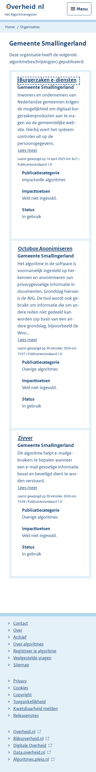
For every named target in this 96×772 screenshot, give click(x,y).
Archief (20, 637)
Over (17, 630)
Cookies (20, 688)
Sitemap (21, 665)
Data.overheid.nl (29, 752)
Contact (20, 623)
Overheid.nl (24, 732)
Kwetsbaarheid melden (35, 708)
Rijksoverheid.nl (28, 739)
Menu (82, 9)
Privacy (20, 681)
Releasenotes (26, 715)
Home (10, 27)
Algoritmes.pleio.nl (31, 759)
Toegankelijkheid (29, 701)
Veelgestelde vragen (32, 658)
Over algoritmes (28, 644)
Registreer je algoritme (34, 651)
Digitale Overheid (29, 746)
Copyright (22, 695)
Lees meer (27, 150)
